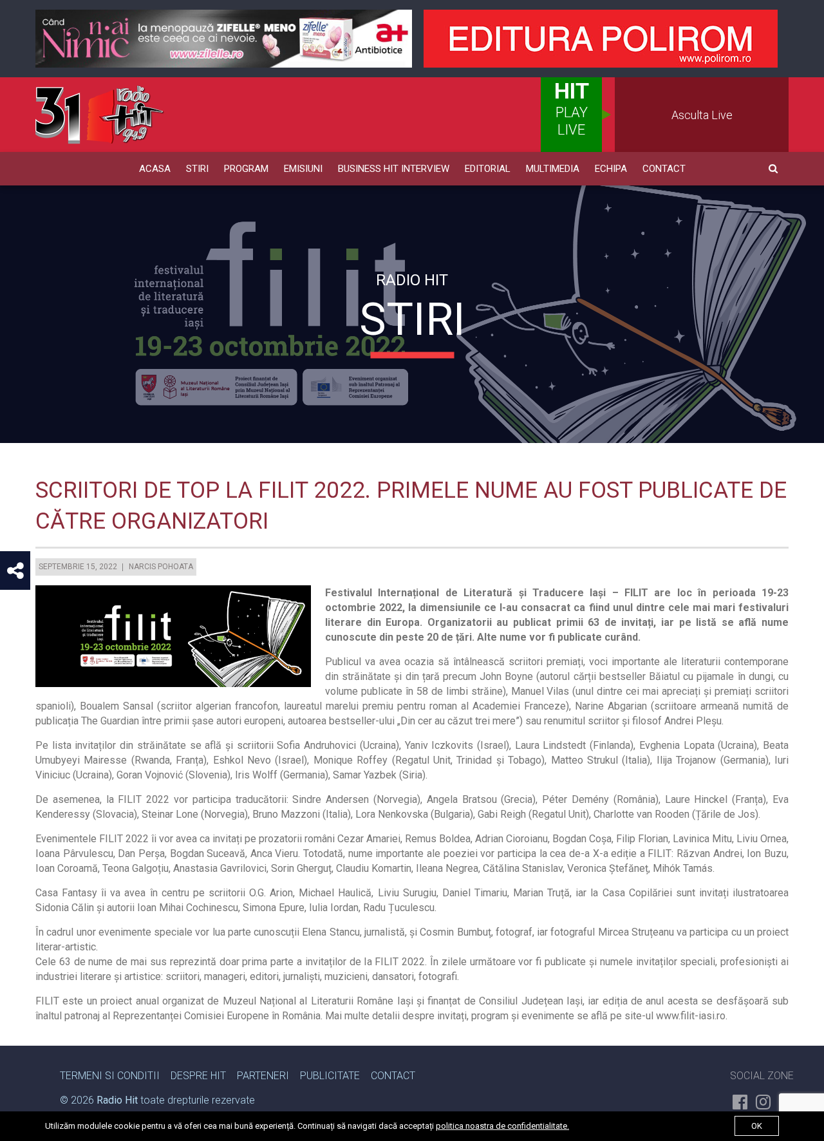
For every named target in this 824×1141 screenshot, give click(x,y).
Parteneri (263, 1076)
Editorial (487, 168)
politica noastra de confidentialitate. (502, 1126)
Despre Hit (198, 1076)
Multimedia (552, 168)
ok (756, 1126)
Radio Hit (117, 1100)
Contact (664, 168)
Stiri (197, 168)
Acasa (155, 168)
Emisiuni (303, 168)
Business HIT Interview (393, 168)
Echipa (611, 168)
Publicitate (330, 1076)
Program (246, 168)
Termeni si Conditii (110, 1076)
